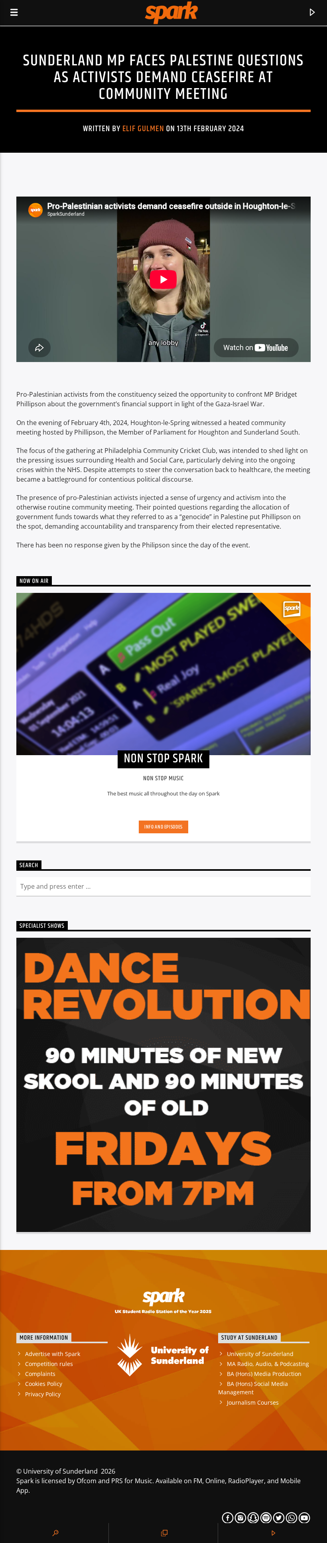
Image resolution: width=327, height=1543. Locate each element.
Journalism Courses (253, 1402)
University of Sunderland (260, 1354)
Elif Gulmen (143, 128)
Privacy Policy (43, 1394)
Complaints (40, 1374)
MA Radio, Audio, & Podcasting (268, 1364)
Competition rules (49, 1364)
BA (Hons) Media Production (264, 1374)
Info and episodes (163, 827)
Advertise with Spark (52, 1354)
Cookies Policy (43, 1384)
